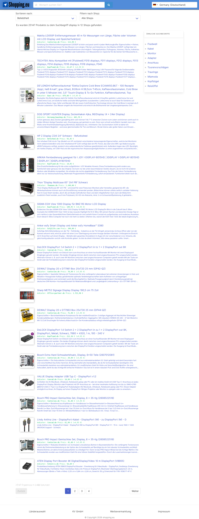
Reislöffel (153, 85)
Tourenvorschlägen (158, 67)
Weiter (135, 491)
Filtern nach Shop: (90, 13)
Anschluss (153, 62)
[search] (109, 5)
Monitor (152, 53)
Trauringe (153, 72)
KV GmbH (77, 511)
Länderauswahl (37, 511)
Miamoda (153, 76)
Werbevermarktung (120, 511)
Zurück (21, 491)
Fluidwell (152, 44)
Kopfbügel (153, 81)
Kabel (151, 48)
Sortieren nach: (24, 13)
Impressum (164, 511)
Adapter (152, 58)
